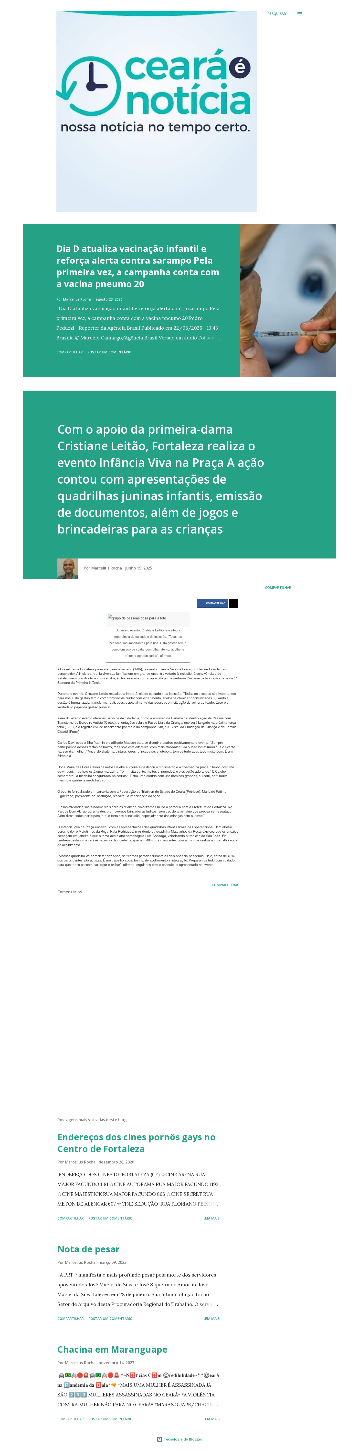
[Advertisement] (139, 1056)
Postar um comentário (109, 352)
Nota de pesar (88, 1249)
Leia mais (211, 1218)
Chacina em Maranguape (112, 1349)
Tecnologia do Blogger (182, 1439)
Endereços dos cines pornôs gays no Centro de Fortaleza (136, 1143)
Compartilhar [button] (69, 352)
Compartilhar (215, 603)
